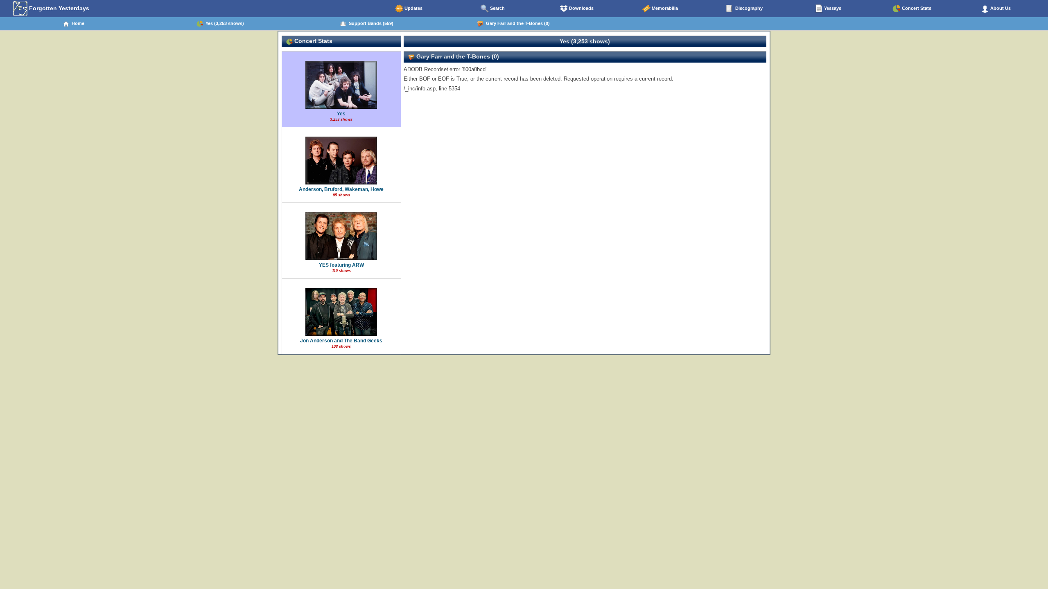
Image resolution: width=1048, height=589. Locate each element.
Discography (748, 8)
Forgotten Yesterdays (58, 8)
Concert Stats (916, 8)
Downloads (581, 8)
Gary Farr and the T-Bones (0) (516, 23)
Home (76, 23)
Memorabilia (664, 8)
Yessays (832, 8)
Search (497, 8)
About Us (1000, 8)
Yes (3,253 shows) (223, 23)
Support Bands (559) (369, 23)
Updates (412, 8)
